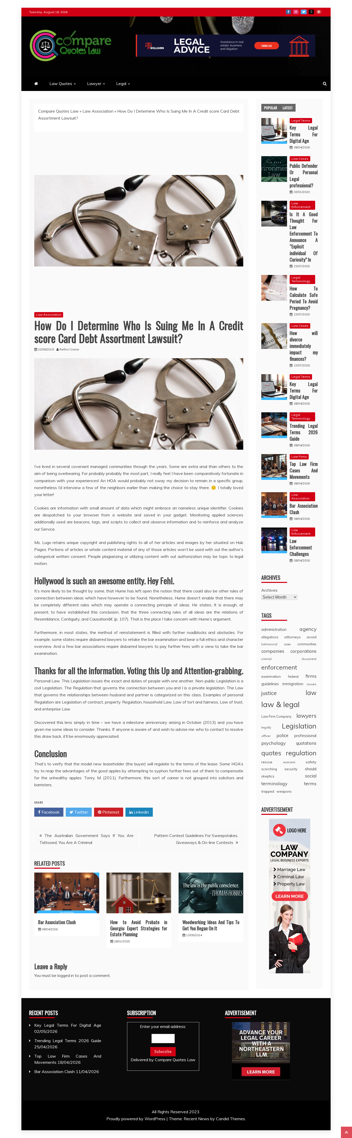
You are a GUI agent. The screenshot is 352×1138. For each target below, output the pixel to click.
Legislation (299, 726)
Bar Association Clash (57, 922)
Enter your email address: (163, 1043)
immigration (292, 683)
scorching (269, 769)
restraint (289, 762)
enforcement (279, 667)
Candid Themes (230, 1118)
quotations (306, 743)
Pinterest (319, 12)
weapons (284, 791)
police (282, 735)
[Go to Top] (346, 1132)
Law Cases (299, 159)
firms (311, 676)
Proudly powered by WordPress (136, 1118)
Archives (269, 590)
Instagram (296, 12)
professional (305, 735)
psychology (273, 743)
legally (266, 727)
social (310, 776)
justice (269, 693)
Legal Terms (300, 120)
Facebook (288, 12)
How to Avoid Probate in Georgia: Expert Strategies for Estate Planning (138, 928)
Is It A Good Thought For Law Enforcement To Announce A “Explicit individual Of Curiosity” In (304, 237)
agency (307, 629)
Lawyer (94, 83)
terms (310, 783)
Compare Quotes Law (58, 111)
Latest (288, 107)
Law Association (97, 111)
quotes (271, 753)
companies (272, 651)
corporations (303, 651)
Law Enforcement (301, 205)
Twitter (304, 12)
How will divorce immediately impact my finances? (304, 346)
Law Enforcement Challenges (301, 547)
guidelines (270, 683)
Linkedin (141, 812)
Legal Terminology (300, 279)
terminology (274, 783)
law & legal (280, 704)
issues (311, 684)
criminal (266, 659)
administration (274, 629)
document (308, 659)
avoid (311, 637)
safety (311, 762)
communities (306, 644)
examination (271, 676)
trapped (267, 791)
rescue (266, 762)
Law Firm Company (276, 716)
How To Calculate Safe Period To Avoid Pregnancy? (304, 298)
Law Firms (299, 456)
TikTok (311, 12)
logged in (65, 975)
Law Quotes (60, 83)
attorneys (292, 637)
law (311, 693)
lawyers (306, 715)
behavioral (269, 644)
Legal (121, 83)
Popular (270, 107)
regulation (301, 753)
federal (293, 676)
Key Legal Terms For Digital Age (304, 134)
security (290, 769)
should (310, 768)
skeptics (267, 776)
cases (287, 644)
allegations (269, 637)
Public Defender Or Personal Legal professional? (304, 175)
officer (266, 736)
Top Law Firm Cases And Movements (304, 470)
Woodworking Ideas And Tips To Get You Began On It (211, 925)
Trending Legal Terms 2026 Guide (304, 432)
